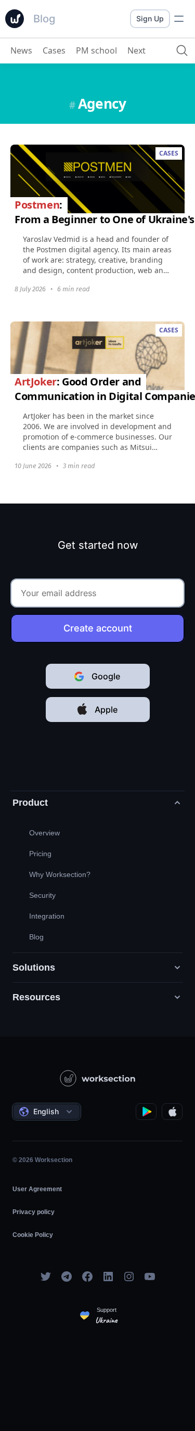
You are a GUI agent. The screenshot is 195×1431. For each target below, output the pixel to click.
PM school (96, 50)
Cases (54, 50)
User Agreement (37, 1189)
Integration (46, 916)
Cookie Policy (32, 1235)
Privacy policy (33, 1212)
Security (42, 895)
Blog (36, 937)
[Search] (182, 50)
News (21, 50)
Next (136, 50)
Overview (44, 833)
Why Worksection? (59, 874)
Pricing (40, 853)
